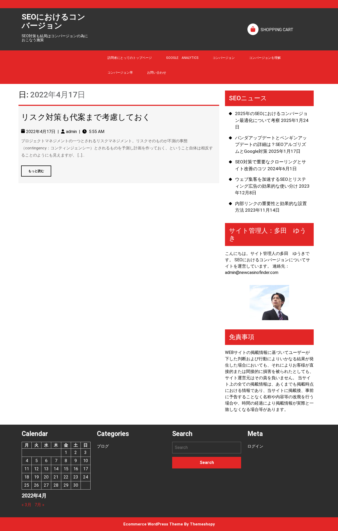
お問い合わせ (156, 72)
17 (85, 468)
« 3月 (26, 504)
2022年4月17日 (40, 131)
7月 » (39, 504)
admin (71, 131)
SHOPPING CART (277, 29)
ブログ (103, 446)
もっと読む (32, 169)
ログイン (255, 446)
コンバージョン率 (120, 72)
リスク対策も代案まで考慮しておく (86, 117)
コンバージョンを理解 (265, 58)
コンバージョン (224, 58)
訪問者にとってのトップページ (129, 58)
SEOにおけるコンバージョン (53, 21)
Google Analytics (182, 58)
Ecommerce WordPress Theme (153, 524)
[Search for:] (206, 447)
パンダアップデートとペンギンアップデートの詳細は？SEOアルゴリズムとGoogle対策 (271, 144)
